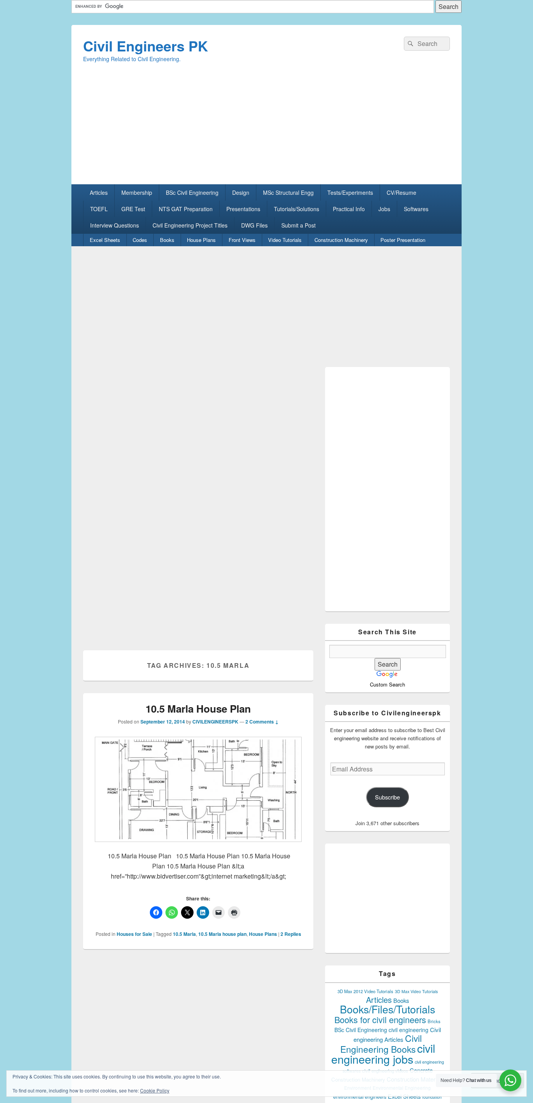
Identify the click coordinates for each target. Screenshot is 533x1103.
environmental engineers (359, 1096)
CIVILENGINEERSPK (215, 721)
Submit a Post (298, 225)
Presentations (243, 209)
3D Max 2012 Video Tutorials (365, 991)
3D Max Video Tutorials (416, 991)
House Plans (201, 240)
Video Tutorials (285, 240)
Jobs (384, 209)
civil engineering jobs (383, 1053)
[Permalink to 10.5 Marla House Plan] (198, 845)
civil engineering (408, 1030)
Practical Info (349, 209)
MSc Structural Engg (288, 192)
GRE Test (133, 209)
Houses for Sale (134, 933)
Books (167, 240)
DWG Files (254, 225)
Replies (291, 933)
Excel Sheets (105, 240)
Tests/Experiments (350, 192)
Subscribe (387, 797)
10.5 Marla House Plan (198, 708)
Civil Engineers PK (145, 45)
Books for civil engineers (380, 1019)
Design (240, 192)
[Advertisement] (266, 129)
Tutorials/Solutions (296, 209)
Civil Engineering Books (381, 1043)
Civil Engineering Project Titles (190, 225)
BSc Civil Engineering (192, 192)
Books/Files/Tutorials (387, 1009)
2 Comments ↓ (262, 721)
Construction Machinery (341, 240)
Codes (140, 240)
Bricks (434, 1021)
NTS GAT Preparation (186, 209)
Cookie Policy (154, 1090)
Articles (99, 192)
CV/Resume (401, 192)
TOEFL (99, 209)
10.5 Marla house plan (222, 933)
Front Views (242, 240)
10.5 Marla (184, 933)
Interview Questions (114, 225)
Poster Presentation (402, 240)
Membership (136, 192)
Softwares (416, 209)
